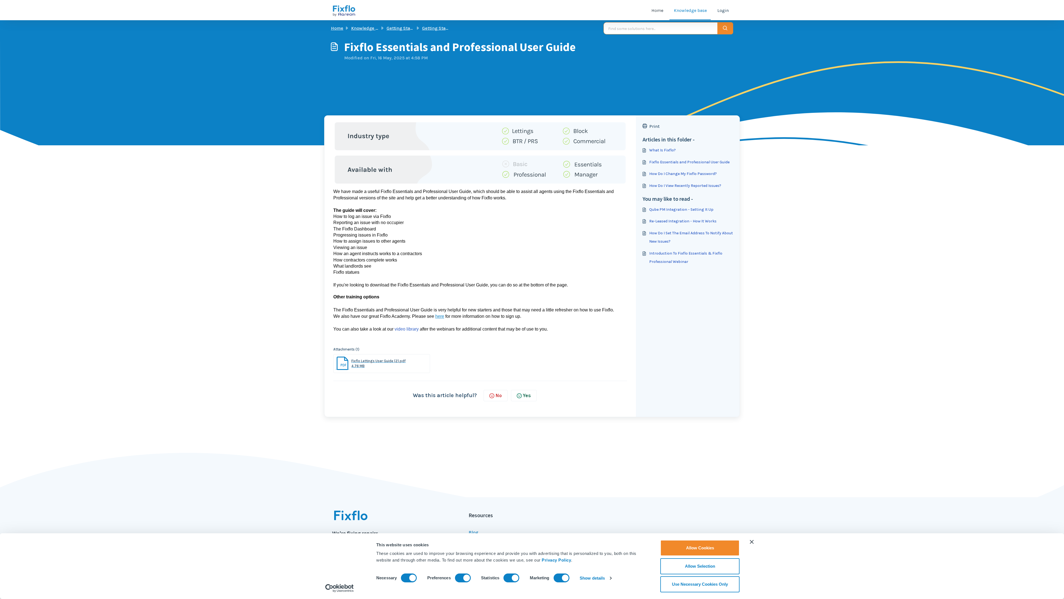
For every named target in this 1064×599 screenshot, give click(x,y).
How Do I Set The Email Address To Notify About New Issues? (691, 237)
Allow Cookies (700, 547)
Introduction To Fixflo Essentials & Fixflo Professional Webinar (685, 257)
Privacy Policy (556, 560)
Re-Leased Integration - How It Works (683, 221)
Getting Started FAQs (444, 28)
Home (657, 10)
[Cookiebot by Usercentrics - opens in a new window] (339, 588)
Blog (473, 532)
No (498, 395)
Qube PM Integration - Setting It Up (681, 209)
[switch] (463, 577)
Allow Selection (700, 566)
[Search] (725, 28)
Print (654, 126)
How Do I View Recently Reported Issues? (685, 185)
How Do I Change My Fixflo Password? (683, 173)
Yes (527, 395)
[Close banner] (752, 542)
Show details (592, 578)
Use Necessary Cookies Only (700, 584)
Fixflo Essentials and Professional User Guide (689, 162)
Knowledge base (690, 10)
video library (407, 329)
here (439, 316)
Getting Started (403, 28)
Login (723, 10)
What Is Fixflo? (662, 150)
